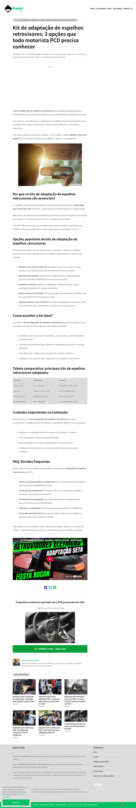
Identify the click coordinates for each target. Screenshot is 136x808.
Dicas (109, 8)
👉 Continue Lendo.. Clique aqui (50, 649)
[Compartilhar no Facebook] (45, 587)
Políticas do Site (98, 766)
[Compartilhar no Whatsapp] (54, 587)
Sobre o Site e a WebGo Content (103, 776)
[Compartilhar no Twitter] (50, 587)
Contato (127, 8)
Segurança (117, 8)
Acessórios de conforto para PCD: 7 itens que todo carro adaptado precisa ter (49, 730)
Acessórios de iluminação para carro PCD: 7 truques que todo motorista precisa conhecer (75, 700)
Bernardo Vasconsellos (30, 660)
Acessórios (101, 8)
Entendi (15, 802)
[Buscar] (132, 8)
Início (92, 8)
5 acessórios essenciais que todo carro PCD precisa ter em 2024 (75, 726)
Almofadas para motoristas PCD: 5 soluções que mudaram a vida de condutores (23, 731)
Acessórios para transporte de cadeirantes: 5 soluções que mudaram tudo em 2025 (23, 699)
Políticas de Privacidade (101, 762)
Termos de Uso (98, 771)
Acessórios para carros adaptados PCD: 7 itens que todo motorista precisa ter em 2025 (49, 700)
